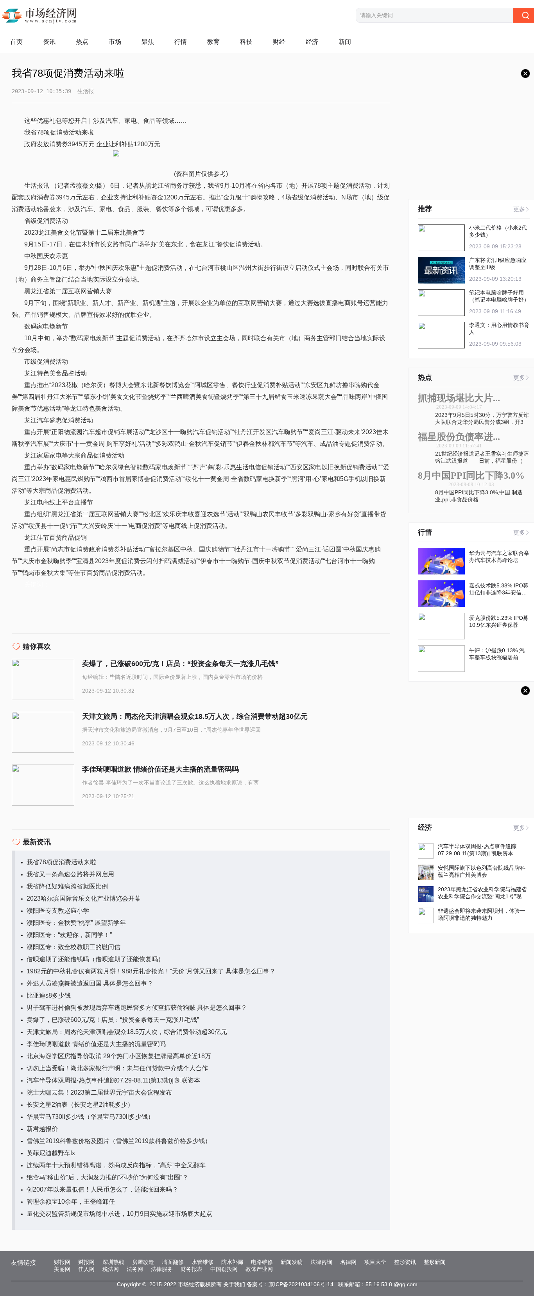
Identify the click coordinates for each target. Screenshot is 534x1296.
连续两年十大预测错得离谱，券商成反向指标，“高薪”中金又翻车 (116, 1165)
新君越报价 (42, 1128)
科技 (246, 41)
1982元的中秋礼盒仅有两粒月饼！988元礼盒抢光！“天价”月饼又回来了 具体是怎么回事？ (151, 971)
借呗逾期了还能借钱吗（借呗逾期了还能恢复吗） (95, 959)
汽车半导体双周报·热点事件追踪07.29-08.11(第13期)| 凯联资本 (113, 1080)
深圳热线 (113, 1262)
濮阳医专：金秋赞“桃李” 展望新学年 (76, 922)
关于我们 (234, 1284)
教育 (213, 41)
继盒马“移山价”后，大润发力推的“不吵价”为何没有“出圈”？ (107, 1177)
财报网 (62, 1262)
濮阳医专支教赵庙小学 (58, 910)
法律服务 (162, 1269)
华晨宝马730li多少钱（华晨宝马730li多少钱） (90, 1116)
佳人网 (86, 1269)
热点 (82, 41)
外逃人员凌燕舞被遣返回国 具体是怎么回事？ (90, 983)
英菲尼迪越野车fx (51, 1153)
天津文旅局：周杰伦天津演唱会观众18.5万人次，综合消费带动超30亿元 (127, 1032)
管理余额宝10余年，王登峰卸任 (71, 1201)
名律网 (348, 1262)
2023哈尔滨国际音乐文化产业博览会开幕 (84, 898)
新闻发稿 (292, 1262)
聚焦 (148, 41)
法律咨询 (321, 1262)
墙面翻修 (173, 1262)
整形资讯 (405, 1262)
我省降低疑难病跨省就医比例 (67, 886)
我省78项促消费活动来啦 (61, 862)
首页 (16, 41)
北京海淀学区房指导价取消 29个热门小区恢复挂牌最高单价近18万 (119, 1056)
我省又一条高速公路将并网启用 (70, 874)
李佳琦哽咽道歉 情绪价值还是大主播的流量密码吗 (96, 1044)
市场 (115, 41)
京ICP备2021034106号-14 (301, 1284)
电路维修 (262, 1262)
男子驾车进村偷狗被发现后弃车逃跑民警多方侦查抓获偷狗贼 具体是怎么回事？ (137, 1007)
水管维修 (202, 1262)
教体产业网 (259, 1269)
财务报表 (191, 1269)
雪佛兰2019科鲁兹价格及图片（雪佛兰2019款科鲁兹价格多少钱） (119, 1141)
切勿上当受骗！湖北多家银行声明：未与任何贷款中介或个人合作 (117, 1068)
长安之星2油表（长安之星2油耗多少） (80, 1104)
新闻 (345, 41)
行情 (180, 41)
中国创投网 (224, 1269)
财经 (279, 41)
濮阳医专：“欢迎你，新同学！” (69, 935)
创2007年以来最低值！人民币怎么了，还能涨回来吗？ (102, 1189)
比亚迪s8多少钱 (49, 995)
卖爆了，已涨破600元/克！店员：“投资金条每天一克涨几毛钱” (113, 1019)
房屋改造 (143, 1262)
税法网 (110, 1269)
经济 (312, 41)
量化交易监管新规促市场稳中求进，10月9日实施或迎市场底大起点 (119, 1213)
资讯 (49, 41)
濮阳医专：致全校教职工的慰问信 (73, 947)
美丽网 (62, 1269)
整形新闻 (435, 1262)
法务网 (135, 1269)
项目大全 (375, 1262)
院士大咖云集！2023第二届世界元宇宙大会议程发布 (99, 1092)
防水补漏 (232, 1262)
